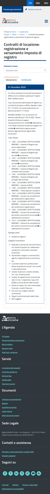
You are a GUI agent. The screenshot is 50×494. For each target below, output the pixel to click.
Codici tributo (7, 411)
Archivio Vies (7, 376)
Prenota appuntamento (12, 9)
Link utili (5, 484)
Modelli (5, 403)
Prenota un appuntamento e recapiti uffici (18, 451)
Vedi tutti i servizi (8, 383)
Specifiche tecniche (9, 407)
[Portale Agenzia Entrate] (10, 21)
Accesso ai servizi (34, 9)
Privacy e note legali (30, 484)
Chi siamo (5, 336)
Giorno (22, 34)
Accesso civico (7, 348)
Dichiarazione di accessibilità (13, 488)
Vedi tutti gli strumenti (10, 415)
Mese (14, 34)
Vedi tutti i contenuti (9, 352)
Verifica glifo (6, 380)
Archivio (15, 484)
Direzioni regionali (8, 455)
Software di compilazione (11, 399)
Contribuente (26, 79)
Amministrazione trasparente (13, 340)
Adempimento (11, 79)
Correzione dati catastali (11, 368)
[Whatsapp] (27, 473)
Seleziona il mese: (11, 66)
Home (14, 31)
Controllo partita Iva (9, 372)
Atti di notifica (7, 344)
